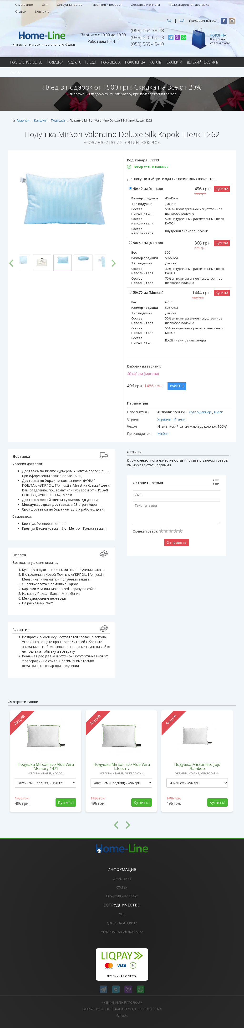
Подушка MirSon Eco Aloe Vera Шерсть (121, 766)
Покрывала (110, 62)
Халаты (156, 62)
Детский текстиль (202, 62)
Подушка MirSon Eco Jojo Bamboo (197, 766)
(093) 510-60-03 (147, 37)
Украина (164, 419)
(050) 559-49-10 (147, 44)
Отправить (177, 542)
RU (169, 20)
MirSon (162, 433)
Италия (179, 419)
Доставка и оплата (145, 4)
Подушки (55, 62)
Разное (16, 72)
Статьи (20, 11)
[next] (114, 263)
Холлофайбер (200, 412)
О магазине (24, 4)
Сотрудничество (69, 4)
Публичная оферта (122, 976)
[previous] (11, 263)
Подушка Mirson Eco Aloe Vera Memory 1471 (46, 766)
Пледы (90, 62)
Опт (45, 4)
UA (182, 20)
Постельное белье (26, 62)
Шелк (218, 412)
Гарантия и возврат (107, 4)
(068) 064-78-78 (147, 30)
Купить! (222, 188)
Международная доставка (189, 4)
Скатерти (174, 62)
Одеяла (74, 62)
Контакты (42, 11)
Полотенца (135, 62)
